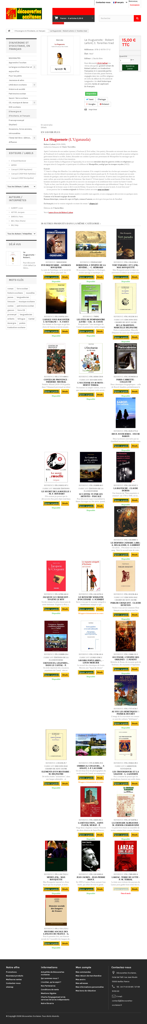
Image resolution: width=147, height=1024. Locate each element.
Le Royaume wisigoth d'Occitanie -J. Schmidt (91, 598)
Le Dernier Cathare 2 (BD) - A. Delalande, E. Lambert (126, 544)
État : (86, 54)
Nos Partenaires (48, 986)
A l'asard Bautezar (18, 161)
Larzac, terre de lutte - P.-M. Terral (126, 878)
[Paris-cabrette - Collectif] (125, 358)
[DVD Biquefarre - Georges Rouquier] (56, 244)
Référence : (89, 49)
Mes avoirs (80, 979)
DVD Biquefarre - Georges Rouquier (56, 266)
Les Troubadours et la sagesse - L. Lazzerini (126, 773)
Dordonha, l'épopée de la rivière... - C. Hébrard (91, 266)
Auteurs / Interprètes (17, 199)
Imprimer (93, 109)
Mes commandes (83, 972)
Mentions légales (48, 993)
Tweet (90, 99)
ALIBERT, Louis (17, 208)
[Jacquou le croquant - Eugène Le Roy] (56, 576)
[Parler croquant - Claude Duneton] (125, 576)
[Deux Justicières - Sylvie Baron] (125, 413)
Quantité (123, 56)
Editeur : (88, 58)
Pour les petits (15, 76)
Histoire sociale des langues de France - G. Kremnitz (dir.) (56, 934)
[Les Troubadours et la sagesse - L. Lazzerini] (125, 744)
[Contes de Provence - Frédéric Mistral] (56, 358)
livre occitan (22, 289)
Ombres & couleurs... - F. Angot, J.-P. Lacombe (91, 767)
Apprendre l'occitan (17, 63)
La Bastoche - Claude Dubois (126, 489)
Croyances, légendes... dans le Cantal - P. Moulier (56, 665)
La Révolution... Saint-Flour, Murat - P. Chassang (91, 825)
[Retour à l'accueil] (9, 31)
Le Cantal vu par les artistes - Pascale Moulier (91, 496)
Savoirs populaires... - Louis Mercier (91, 661)
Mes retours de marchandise (88, 976)
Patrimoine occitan (17, 94)
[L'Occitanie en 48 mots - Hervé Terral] (91, 358)
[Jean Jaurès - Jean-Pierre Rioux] (91, 856)
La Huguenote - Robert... (29, 255)
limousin (11, 301)
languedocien (23, 297)
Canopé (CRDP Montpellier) (22, 178)
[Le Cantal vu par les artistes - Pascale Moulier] (91, 467)
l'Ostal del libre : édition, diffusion (20, 140)
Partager (102, 99)
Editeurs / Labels (21, 153)
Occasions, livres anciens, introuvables (20, 131)
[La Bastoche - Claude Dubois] (125, 467)
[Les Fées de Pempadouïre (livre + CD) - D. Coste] (91, 298)
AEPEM (14, 165)
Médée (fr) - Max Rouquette (56, 878)
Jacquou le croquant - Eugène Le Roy (56, 598)
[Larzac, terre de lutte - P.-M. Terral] (125, 856)
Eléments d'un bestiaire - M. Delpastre (56, 773)
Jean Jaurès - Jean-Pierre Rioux (91, 878)
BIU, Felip (15, 225)
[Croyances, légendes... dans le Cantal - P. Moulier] (56, 636)
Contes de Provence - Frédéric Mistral (56, 381)
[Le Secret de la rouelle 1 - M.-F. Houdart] (56, 467)
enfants (10, 319)
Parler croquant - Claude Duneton (126, 604)
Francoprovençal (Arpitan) (16, 122)
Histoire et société (17, 89)
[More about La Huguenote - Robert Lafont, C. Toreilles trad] (13, 258)
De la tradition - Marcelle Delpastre (126, 326)
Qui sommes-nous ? (50, 978)
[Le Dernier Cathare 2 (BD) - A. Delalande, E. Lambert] (125, 521)
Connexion (135, 5)
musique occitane (27, 301)
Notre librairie (47, 1003)
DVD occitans (15, 107)
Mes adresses (82, 983)
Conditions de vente (50, 989)
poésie (22, 323)
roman (10, 289)
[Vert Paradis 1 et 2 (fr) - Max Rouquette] (125, 244)
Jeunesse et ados (16, 80)
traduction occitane (16, 327)
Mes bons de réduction (86, 991)
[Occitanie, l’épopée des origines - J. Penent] (125, 636)
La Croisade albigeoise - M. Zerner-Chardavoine (126, 824)
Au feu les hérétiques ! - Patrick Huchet (126, 713)
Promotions (11, 972)
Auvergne (11, 323)
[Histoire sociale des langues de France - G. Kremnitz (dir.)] (56, 910)
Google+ (92, 104)
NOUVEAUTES (14, 58)
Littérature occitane (18, 85)
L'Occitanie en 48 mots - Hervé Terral (91, 384)
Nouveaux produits (14, 976)
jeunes (10, 297)
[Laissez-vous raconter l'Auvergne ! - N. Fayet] (56, 298)
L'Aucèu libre (97, 58)
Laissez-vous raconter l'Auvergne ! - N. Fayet (56, 320)
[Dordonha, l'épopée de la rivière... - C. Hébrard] (91, 244)
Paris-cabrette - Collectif (125, 381)
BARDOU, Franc (17, 217)
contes (10, 306)
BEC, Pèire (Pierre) (18, 221)
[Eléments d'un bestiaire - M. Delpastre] (56, 744)
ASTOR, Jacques (18, 212)
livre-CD (21, 310)
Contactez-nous (103, 2)
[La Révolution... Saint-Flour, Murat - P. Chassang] (91, 801)
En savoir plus (47, 125)
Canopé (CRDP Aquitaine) (21, 169)
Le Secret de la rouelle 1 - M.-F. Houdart (56, 492)
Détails (44, 127)
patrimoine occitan (25, 306)
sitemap (9, 987)
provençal (12, 314)
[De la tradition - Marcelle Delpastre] (125, 298)
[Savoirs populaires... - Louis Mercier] (91, 636)
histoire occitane (15, 293)
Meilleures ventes (14, 979)
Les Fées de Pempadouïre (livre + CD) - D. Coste (91, 320)
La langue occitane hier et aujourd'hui (20, 69)
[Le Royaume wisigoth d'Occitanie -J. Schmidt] (91, 576)
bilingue (21, 319)
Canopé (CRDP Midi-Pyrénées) (23, 174)
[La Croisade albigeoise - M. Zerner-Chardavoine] (125, 801)
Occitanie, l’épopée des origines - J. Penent (125, 658)
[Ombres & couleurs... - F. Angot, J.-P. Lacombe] (91, 744)
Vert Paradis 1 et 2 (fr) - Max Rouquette (125, 266)
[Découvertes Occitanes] (27, 13)
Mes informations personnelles (90, 987)
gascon (10, 310)
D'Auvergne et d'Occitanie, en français (19, 113)
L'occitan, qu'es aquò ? (51, 982)
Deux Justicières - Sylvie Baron (126, 435)
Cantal (31, 319)
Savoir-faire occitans (18, 98)
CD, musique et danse (18, 103)
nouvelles (30, 293)
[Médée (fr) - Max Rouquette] (56, 856)
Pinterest (105, 104)
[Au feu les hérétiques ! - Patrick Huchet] (125, 690)
